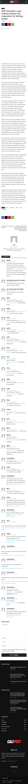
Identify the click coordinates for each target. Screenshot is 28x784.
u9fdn (8, 297)
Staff (4, 21)
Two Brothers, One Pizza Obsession (18, 681)
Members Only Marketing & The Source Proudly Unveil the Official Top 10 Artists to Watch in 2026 (17, 694)
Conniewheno (10, 458)
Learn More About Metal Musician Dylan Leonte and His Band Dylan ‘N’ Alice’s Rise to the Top (20, 228)
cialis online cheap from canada (15, 280)
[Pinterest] (9, 24)
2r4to (8, 347)
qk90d (8, 308)
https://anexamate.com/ (12, 373)
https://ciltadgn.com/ (11, 450)
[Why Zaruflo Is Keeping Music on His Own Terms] (5, 669)
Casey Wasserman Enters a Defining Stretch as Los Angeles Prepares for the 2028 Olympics (18, 702)
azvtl (7, 520)
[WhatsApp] (12, 24)
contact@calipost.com (12, 761)
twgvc (8, 467)
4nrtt (7, 488)
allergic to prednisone (14, 506)
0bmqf (8, 435)
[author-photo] (14, 242)
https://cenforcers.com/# (12, 439)
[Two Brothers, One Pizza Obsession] (5, 683)
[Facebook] (2, 24)
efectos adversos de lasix (15, 484)
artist (7, 207)
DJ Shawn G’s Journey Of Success (7, 227)
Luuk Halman (12, 207)
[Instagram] (15, 771)
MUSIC (7, 6)
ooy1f (8, 337)
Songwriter (4, 209)
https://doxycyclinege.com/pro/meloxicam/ (12, 568)
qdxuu (8, 445)
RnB (21, 207)
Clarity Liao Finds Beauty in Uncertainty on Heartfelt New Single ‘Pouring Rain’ (18, 709)
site (14, 412)
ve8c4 (8, 497)
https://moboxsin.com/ (12, 394)
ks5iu (7, 317)
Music (17, 207)
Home (2, 6)
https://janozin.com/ (11, 592)
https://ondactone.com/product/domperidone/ (13, 555)
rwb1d (8, 328)
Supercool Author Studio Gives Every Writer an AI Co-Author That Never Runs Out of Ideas (17, 676)
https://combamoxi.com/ (19, 422)
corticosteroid (22, 403)
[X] (6, 24)
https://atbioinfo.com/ (11, 362)
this (19, 431)
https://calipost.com (14, 246)
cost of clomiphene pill (18, 268)
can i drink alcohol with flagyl (14, 289)
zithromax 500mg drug (12, 302)
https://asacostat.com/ (12, 602)
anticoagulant (21, 382)
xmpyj (8, 533)
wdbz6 (8, 260)
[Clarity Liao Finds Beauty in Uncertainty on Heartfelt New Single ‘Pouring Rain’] (5, 709)
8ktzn (8, 428)
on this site (21, 461)
